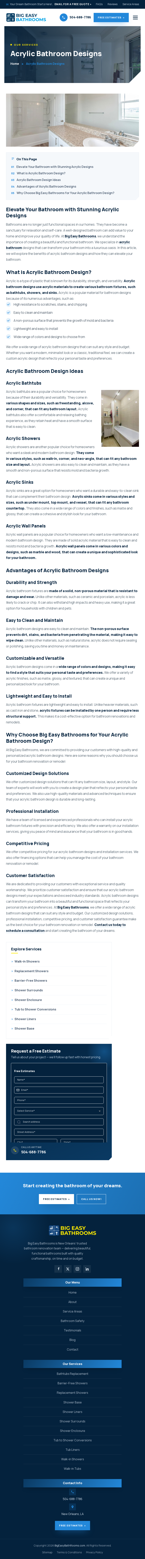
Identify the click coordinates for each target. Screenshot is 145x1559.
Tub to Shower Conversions (33, 1009)
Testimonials (72, 1330)
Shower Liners (23, 1019)
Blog (72, 1340)
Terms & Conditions (69, 1552)
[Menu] (135, 17)
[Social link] (58, 1269)
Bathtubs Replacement (72, 1374)
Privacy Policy (94, 1552)
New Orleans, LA (73, 1514)
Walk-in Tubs (72, 1469)
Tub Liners (73, 1450)
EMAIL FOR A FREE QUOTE (73, 4)
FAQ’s (99, 4)
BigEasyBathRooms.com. (70, 1545)
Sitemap (47, 1552)
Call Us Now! (91, 1199)
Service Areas (131, 4)
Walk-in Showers (25, 961)
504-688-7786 (72, 1499)
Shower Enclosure (26, 1000)
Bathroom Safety (72, 1321)
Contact (72, 1349)
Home (14, 64)
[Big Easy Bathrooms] (26, 17)
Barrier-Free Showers (29, 980)
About (72, 1302)
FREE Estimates (111, 17)
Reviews (112, 4)
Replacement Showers (30, 971)
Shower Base (22, 1028)
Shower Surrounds (27, 990)
